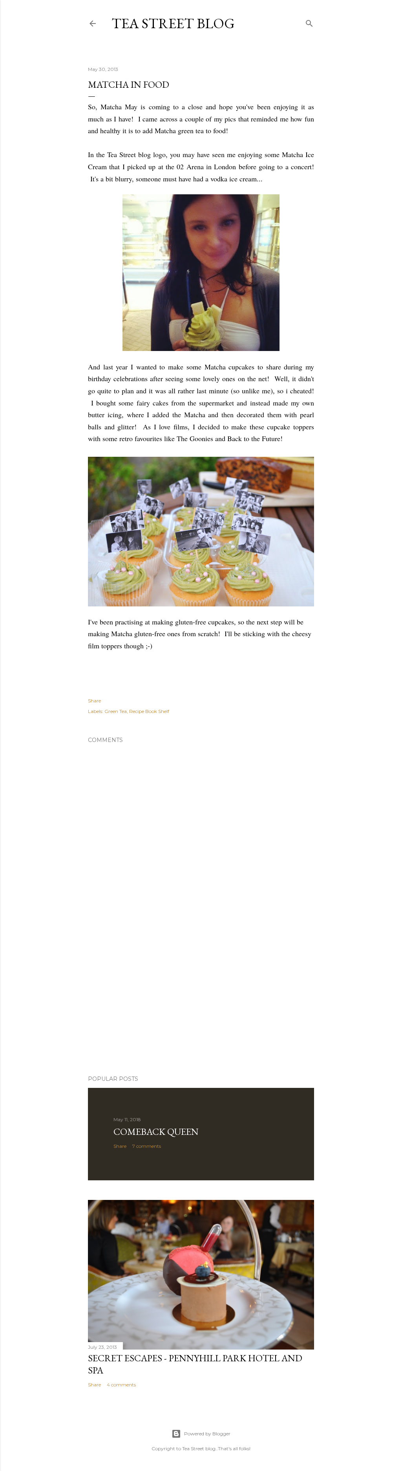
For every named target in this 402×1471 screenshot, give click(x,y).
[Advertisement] (201, 1001)
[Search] (309, 21)
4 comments (121, 1385)
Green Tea (115, 711)
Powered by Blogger (207, 1434)
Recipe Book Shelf (149, 711)
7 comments (146, 1146)
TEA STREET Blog (173, 23)
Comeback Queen (156, 1131)
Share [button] (94, 701)
